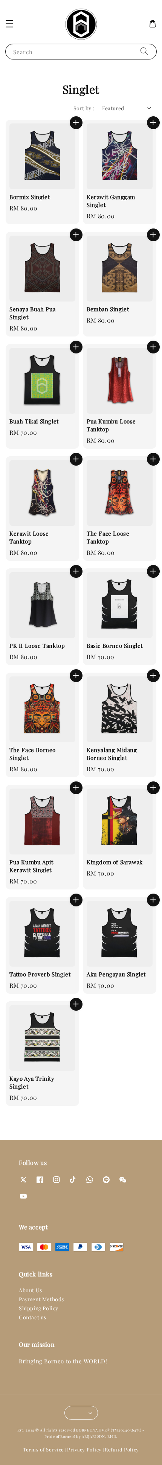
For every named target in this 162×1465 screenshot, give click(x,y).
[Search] (144, 51)
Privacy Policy (84, 1449)
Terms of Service (43, 1449)
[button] (9, 23)
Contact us (32, 1317)
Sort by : (84, 108)
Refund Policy (122, 1449)
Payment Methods (41, 1299)
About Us (30, 1290)
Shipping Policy (38, 1308)
